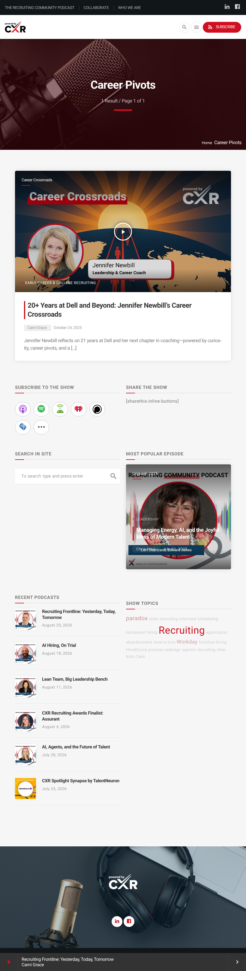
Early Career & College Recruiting (60, 283)
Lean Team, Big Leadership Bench (75, 679)
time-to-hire (164, 642)
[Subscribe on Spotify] (41, 409)
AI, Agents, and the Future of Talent (76, 747)
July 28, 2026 (54, 755)
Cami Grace (37, 328)
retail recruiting (163, 619)
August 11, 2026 (57, 687)
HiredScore (136, 650)
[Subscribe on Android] (60, 409)
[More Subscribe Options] (41, 427)
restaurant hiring (142, 632)
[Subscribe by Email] (23, 427)
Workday (187, 642)
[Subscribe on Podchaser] (97, 409)
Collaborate (96, 8)
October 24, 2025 (68, 328)
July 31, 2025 (175, 549)
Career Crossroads (37, 180)
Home (207, 143)
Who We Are (129, 8)
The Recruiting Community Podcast (39, 8)
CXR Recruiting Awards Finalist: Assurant (72, 716)
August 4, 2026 (56, 727)
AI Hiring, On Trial (59, 645)
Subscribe (221, 27)
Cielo (140, 657)
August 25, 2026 (57, 625)
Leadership (147, 519)
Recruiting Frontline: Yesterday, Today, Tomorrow (68, 959)
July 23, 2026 (54, 789)
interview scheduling (198, 619)
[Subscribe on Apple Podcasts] (23, 409)
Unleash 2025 (145, 474)
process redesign (164, 650)
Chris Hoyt (146, 549)
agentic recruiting (198, 650)
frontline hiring (213, 642)
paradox (137, 618)
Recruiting (182, 630)
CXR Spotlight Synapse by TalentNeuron (80, 780)
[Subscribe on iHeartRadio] (78, 409)
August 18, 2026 (57, 653)
